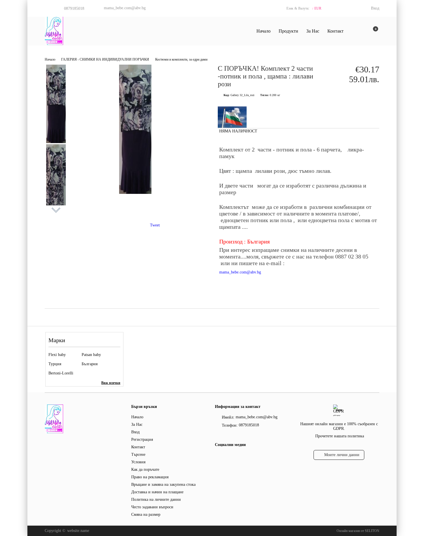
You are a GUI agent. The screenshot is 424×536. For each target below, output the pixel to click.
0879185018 (74, 8)
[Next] (56, 209)
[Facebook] (218, 456)
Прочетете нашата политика (339, 436)
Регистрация (142, 439)
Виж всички (110, 383)
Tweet (155, 225)
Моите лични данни (341, 455)
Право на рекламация (149, 477)
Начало (263, 31)
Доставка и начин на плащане (157, 492)
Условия (138, 462)
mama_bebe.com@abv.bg (125, 8)
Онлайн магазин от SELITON (358, 531)
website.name (78, 530)
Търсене (138, 454)
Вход (375, 8)
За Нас (312, 31)
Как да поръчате (145, 469)
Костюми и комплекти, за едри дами (181, 59)
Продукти (288, 31)
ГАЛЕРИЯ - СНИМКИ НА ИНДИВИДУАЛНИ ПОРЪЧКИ (105, 59)
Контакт (335, 31)
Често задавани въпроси (152, 507)
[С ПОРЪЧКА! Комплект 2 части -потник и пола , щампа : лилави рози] (135, 192)
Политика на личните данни (156, 499)
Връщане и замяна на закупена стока (163, 484)
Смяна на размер (145, 514)
